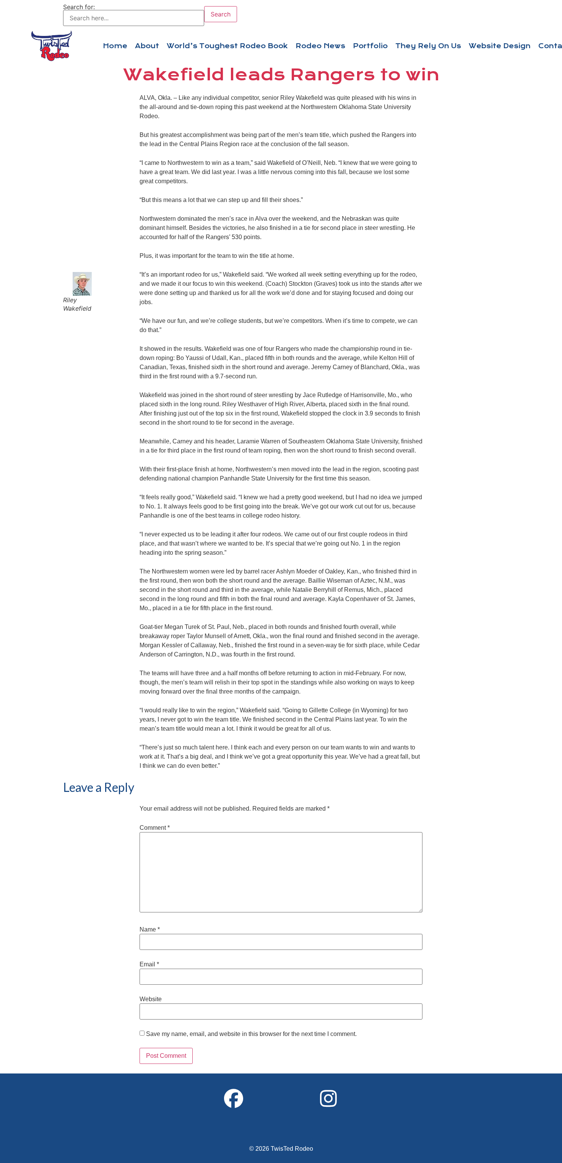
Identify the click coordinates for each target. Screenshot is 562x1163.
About (147, 46)
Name (150, 930)
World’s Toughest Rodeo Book (227, 46)
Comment (155, 828)
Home (115, 46)
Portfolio (370, 46)
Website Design (500, 46)
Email (149, 964)
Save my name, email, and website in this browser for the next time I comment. (251, 1034)
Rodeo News (320, 46)
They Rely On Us (428, 46)
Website (151, 999)
